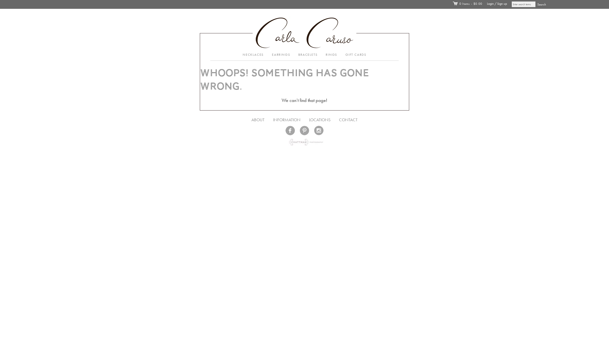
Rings (331, 55)
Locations (319, 119)
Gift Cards (355, 55)
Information (286, 119)
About (258, 119)
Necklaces (253, 55)
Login (490, 4)
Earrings (281, 55)
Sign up (502, 4)
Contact (348, 119)
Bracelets (307, 55)
